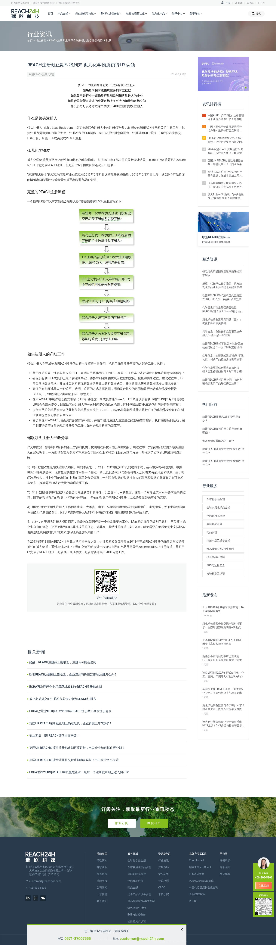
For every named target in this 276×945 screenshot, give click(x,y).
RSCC (192, 901)
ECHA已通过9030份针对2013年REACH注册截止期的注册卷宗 (70, 711)
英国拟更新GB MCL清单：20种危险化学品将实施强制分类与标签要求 (223, 691)
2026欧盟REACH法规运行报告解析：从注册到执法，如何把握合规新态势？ (225, 151)
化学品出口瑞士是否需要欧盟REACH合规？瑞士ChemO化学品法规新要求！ (222, 309)
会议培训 (163, 880)
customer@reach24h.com (142, 938)
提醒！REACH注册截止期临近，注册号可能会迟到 (62, 662)
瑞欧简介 (102, 860)
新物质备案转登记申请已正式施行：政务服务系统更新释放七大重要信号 (222, 658)
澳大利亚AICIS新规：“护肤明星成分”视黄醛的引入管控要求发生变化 (226, 196)
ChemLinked (196, 860)
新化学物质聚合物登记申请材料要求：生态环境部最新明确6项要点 (222, 625)
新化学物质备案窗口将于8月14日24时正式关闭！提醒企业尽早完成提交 (223, 707)
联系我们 (102, 901)
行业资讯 (40, 40)
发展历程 (102, 873)
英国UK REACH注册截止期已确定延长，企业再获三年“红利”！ (70, 723)
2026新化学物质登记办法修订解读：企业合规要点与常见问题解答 (225, 140)
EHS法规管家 (196, 873)
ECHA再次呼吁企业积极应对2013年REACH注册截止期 (65, 686)
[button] (243, 88)
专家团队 (102, 867)
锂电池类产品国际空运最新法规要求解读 (222, 273)
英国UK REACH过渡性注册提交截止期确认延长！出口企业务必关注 (74, 760)
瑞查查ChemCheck (200, 867)
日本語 (250, 3)
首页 (50, 13)
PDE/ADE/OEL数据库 (201, 880)
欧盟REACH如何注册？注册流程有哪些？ (222, 430)
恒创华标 (225, 873)
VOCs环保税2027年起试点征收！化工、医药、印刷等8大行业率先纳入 (223, 674)
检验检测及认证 (216, 573)
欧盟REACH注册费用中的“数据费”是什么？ (223, 463)
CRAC (161, 887)
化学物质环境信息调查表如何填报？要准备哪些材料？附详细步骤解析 (222, 369)
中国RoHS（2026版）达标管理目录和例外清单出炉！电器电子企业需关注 (226, 117)
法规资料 (163, 867)
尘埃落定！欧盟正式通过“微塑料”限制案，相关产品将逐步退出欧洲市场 (223, 357)
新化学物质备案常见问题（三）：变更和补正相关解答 (222, 321)
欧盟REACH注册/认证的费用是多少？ (221, 418)
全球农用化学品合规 (218, 507)
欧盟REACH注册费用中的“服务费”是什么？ (223, 451)
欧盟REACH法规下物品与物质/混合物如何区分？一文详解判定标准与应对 (222, 345)
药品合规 (212, 532)
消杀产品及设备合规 (218, 540)
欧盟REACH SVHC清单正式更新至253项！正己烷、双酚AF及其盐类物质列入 (223, 297)
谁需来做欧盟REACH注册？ (218, 440)
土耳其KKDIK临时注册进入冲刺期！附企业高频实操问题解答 (222, 641)
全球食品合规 (214, 524)
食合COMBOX (197, 894)
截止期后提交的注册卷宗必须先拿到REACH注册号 (62, 699)
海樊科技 (225, 860)
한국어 (261, 3)
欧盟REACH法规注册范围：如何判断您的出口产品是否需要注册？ (222, 381)
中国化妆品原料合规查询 (203, 887)
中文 (228, 3)
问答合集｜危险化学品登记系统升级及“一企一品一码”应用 (222, 333)
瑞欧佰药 (225, 867)
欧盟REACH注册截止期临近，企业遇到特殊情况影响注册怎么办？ (73, 674)
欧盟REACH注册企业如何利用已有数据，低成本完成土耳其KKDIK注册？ (225, 173)
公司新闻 (102, 887)
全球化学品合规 (216, 499)
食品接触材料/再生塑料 (220, 548)
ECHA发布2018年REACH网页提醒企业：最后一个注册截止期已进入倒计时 (79, 772)
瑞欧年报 (102, 880)
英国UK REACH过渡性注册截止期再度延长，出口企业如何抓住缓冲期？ (77, 748)
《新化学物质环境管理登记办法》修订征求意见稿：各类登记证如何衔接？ (225, 185)
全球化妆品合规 (216, 515)
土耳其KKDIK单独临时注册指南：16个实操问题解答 (223, 609)
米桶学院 (163, 894)
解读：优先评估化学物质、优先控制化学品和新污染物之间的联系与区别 (222, 285)
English (239, 3)
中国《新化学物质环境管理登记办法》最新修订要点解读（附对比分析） (225, 128)
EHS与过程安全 (216, 565)
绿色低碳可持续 (216, 557)
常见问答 (163, 873)
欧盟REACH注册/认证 (41, 74)
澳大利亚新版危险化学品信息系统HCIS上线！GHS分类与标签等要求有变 (222, 723)
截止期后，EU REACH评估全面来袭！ (54, 735)
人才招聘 (102, 894)
